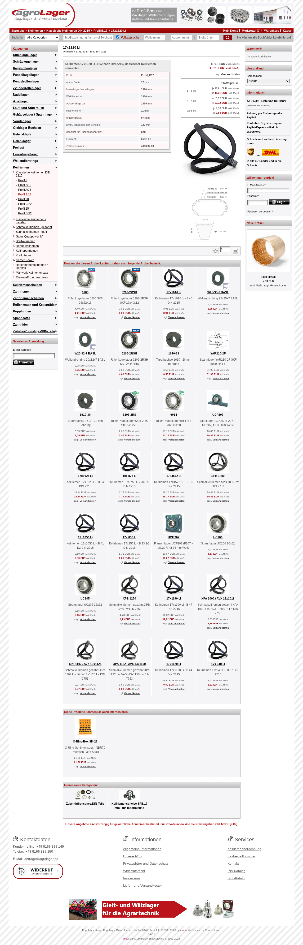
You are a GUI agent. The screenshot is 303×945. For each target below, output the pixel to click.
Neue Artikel (255, 223)
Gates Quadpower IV (29, 236)
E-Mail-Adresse (22, 349)
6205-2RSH (129, 353)
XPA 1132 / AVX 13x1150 (129, 664)
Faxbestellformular (241, 856)
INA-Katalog (236, 871)
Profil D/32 (25, 213)
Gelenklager (22, 141)
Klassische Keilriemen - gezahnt (31, 221)
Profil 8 (22, 180)
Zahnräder (20, 324)
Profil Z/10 (24, 185)
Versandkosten (230, 74)
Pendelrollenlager (26, 81)
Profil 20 (23, 199)
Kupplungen (22, 311)
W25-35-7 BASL (218, 292)
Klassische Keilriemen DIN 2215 (68, 30)
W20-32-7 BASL (85, 353)
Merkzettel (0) (251, 30)
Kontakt (233, 863)
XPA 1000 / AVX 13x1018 (218, 598)
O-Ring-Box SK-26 (85, 741)
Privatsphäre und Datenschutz (145, 863)
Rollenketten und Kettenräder (34, 304)
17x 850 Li (129, 537)
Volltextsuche (130, 37)
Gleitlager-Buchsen (27, 127)
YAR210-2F (218, 353)
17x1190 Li (173, 598)
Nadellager (21, 94)
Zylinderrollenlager (27, 88)
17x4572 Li (173, 476)
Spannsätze (21, 318)
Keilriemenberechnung (244, 849)
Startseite (18, 30)
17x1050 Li (85, 537)
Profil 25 (23, 208)
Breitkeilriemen (25, 241)
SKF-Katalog (236, 878)
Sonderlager (22, 121)
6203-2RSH (129, 292)
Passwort (252, 195)
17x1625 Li (85, 476)
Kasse (287, 30)
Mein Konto (230, 30)
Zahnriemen (22, 291)
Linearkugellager (25, 154)
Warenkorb (271, 30)
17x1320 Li (118, 30)
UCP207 (217, 414)
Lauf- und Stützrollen (28, 108)
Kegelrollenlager (25, 68)
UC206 (218, 537)
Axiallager (20, 101)
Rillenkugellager (25, 55)
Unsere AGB (132, 856)
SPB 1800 (218, 476)
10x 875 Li (129, 476)
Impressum (131, 878)
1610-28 (173, 353)
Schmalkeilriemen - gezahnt (34, 227)
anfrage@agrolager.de (41, 859)
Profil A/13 (24, 189)
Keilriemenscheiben (27, 285)
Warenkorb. (254, 131)
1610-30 (85, 414)
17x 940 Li (218, 664)
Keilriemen (35, 30)
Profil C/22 (25, 204)
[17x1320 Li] (210, 177)
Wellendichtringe (25, 161)
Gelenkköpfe (22, 134)
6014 (173, 414)
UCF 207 (173, 537)
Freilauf (18, 147)
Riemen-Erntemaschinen (32, 277)
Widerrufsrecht (134, 871)
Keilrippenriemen (27, 250)
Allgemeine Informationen (142, 849)
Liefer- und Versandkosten (143, 885)
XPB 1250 (129, 598)
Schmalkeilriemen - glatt (31, 231)
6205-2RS (129, 414)
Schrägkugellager (26, 61)
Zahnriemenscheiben (28, 298)
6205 (85, 292)
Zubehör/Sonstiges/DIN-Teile (34, 331)
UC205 (85, 598)
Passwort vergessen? (260, 211)
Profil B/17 (100, 30)
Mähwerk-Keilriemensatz (32, 272)
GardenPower (25, 260)
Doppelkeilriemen (27, 246)
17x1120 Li (173, 664)
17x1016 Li (173, 292)
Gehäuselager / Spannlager (33, 114)
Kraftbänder (23, 255)
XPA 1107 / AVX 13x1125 (85, 664)
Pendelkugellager (26, 75)
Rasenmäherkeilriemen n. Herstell (32, 266)
